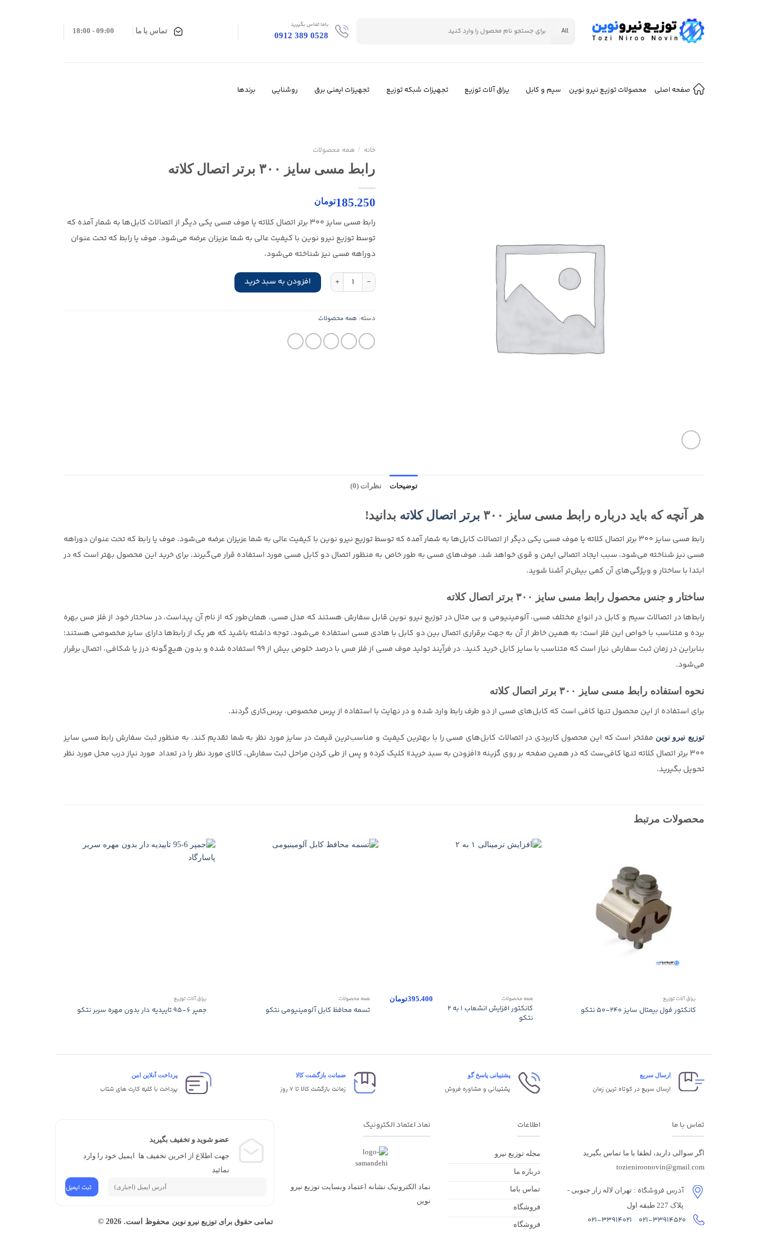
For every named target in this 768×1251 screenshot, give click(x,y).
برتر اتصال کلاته (440, 515)
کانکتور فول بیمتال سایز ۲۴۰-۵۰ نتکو (638, 1010)
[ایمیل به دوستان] (331, 341)
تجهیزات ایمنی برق (341, 90)
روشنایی (285, 90)
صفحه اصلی (672, 90)
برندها (246, 90)
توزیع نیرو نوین (680, 737)
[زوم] (691, 439)
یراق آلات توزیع (486, 90)
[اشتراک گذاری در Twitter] (349, 341)
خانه (370, 150)
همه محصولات (334, 150)
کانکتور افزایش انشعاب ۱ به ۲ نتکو (490, 1013)
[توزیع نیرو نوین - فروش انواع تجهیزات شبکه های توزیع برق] (648, 31)
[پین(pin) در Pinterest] (313, 341)
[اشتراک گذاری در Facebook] (367, 341)
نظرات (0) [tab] (366, 486)
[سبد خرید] (223, 31)
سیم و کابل (543, 90)
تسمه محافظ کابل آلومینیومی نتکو (317, 1010)
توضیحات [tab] (404, 486)
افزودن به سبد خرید (278, 282)
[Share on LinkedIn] (295, 341)
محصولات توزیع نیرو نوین (608, 90)
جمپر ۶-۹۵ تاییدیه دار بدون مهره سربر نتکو (142, 1010)
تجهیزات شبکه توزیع (417, 90)
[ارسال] (369, 31)
